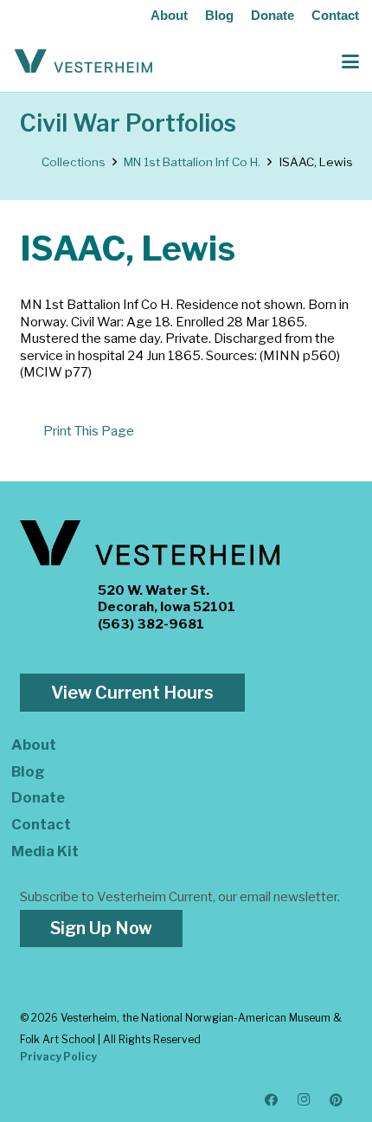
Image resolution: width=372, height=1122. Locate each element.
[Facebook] (271, 1100)
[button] (350, 61)
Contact (335, 15)
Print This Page (88, 431)
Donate (272, 15)
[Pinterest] (336, 1100)
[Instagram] (304, 1100)
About (169, 15)
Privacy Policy (58, 1056)
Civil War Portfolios (128, 123)
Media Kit (45, 851)
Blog (219, 15)
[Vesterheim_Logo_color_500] (83, 61)
